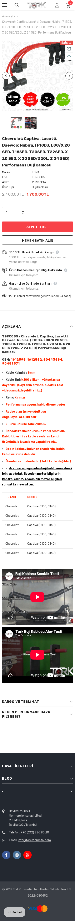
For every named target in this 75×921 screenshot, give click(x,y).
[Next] (69, 75)
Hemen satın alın (37, 241)
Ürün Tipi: (8, 187)
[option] (37, 76)
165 (11, 296)
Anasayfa (8, 16)
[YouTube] (27, 855)
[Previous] (6, 75)
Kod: (5, 177)
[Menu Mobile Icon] (4, 5)
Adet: (5, 182)
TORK (35, 172)
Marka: (6, 172)
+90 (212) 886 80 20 (35, 832)
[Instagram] (17, 855)
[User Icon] (57, 5)
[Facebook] (6, 855)
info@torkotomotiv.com (34, 840)
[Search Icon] (21, 5)
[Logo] (37, 5)
